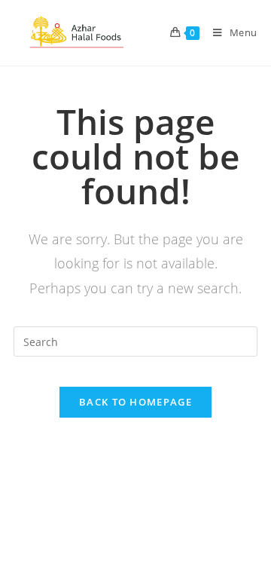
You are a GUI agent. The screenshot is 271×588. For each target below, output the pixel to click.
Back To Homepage (135, 402)
